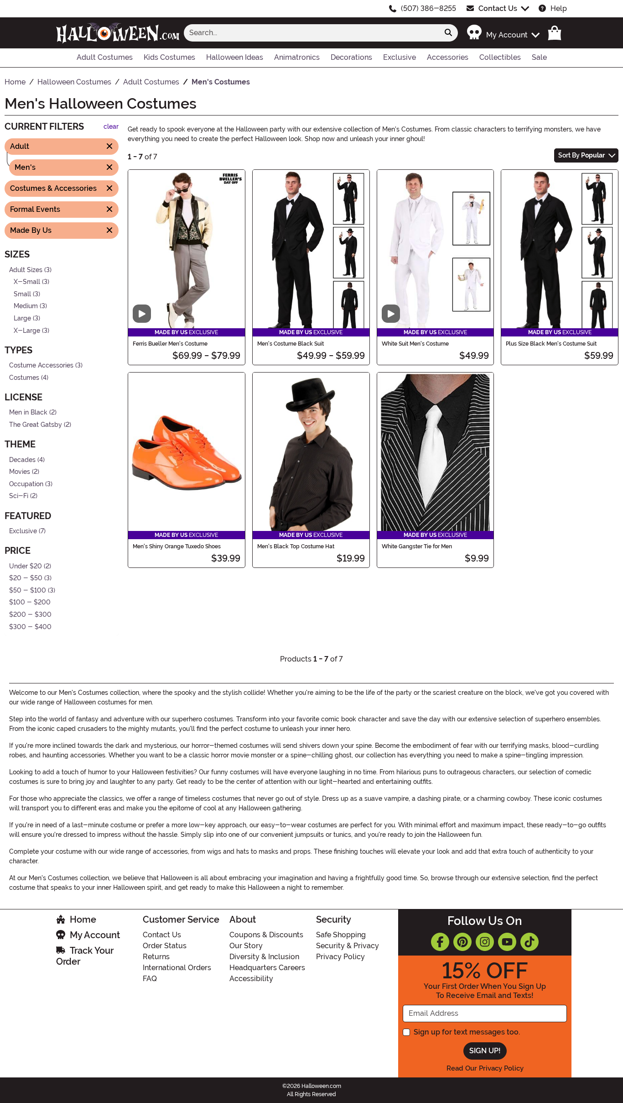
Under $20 (25, 566)
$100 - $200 (30, 602)
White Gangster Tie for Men (417, 546)
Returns (156, 956)
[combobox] (311, 33)
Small (22, 294)
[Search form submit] (448, 33)
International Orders (177, 967)
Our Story (246, 945)
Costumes (24, 378)
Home (83, 919)
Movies (19, 472)
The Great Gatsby (35, 425)
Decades (22, 459)
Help (558, 8)
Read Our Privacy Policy (485, 1068)
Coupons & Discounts (266, 934)
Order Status (165, 945)
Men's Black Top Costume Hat (295, 546)
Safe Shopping (341, 934)
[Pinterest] (462, 942)
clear (111, 127)
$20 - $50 (25, 578)
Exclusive (23, 531)
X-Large (27, 330)
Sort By (581, 155)
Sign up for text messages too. (467, 1032)
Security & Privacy (347, 945)
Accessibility (251, 978)
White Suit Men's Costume (415, 344)
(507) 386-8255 (428, 8)
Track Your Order (85, 956)
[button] (503, 33)
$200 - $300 (30, 615)
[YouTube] (507, 942)
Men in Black (28, 412)
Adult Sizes (25, 269)
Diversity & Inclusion (264, 956)
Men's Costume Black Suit (290, 344)
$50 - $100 (27, 590)
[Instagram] (485, 942)
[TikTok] (529, 942)
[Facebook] (440, 942)
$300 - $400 (30, 626)
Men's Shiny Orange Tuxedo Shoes (177, 546)
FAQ (150, 978)
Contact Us (497, 8)
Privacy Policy (340, 956)
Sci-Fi (18, 496)
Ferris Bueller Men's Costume (170, 344)
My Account (95, 935)
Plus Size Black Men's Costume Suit (551, 344)
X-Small (27, 282)
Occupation (26, 484)
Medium (26, 306)
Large (22, 318)
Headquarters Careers (267, 967)
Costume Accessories (41, 365)
